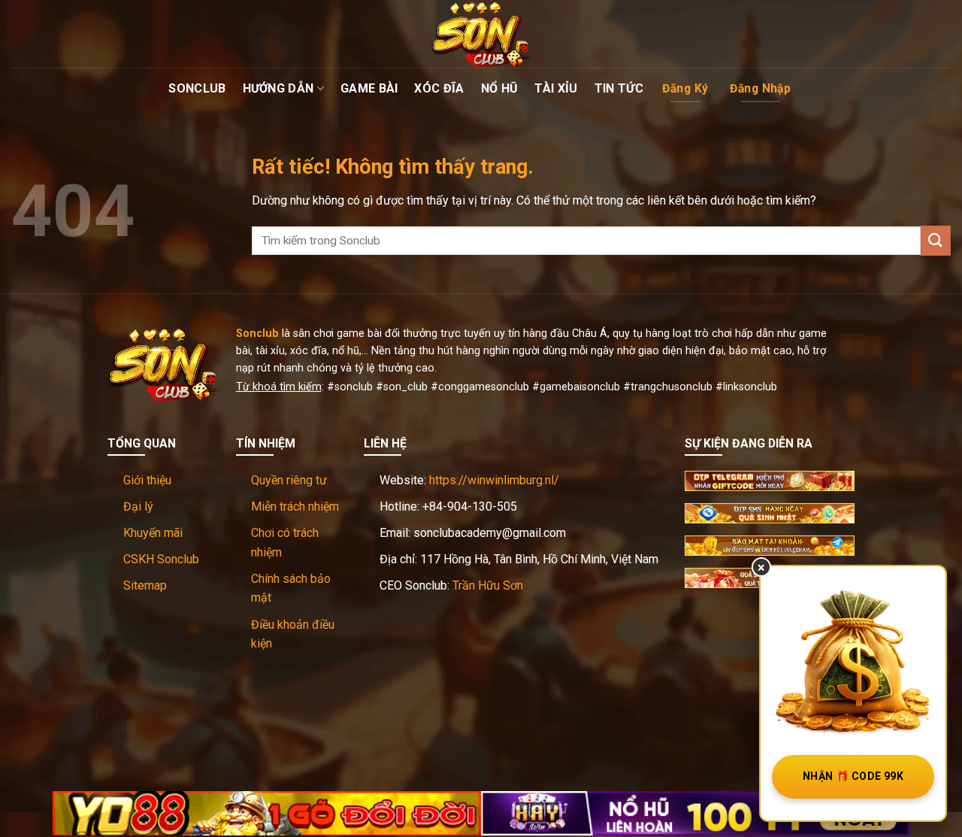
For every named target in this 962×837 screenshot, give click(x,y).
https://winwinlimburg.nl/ (494, 480)
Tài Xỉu (555, 88)
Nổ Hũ (500, 88)
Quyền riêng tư (289, 480)
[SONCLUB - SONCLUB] (481, 34)
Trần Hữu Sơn (487, 585)
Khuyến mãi (153, 533)
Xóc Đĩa (439, 88)
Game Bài (369, 88)
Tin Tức (618, 88)
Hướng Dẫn (278, 88)
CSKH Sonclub (161, 559)
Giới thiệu (147, 480)
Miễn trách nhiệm (295, 506)
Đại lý (138, 506)
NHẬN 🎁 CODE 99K (853, 776)
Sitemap (145, 585)
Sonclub (196, 88)
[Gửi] (936, 240)
